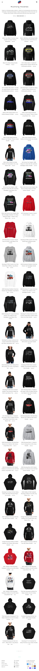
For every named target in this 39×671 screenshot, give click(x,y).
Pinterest (17, 663)
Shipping (3, 660)
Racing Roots (32, 660)
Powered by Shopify (30, 661)
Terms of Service (5, 665)
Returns (3, 662)
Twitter (16, 662)
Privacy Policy (4, 663)
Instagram (17, 665)
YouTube (17, 666)
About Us (3, 666)
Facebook (17, 660)
